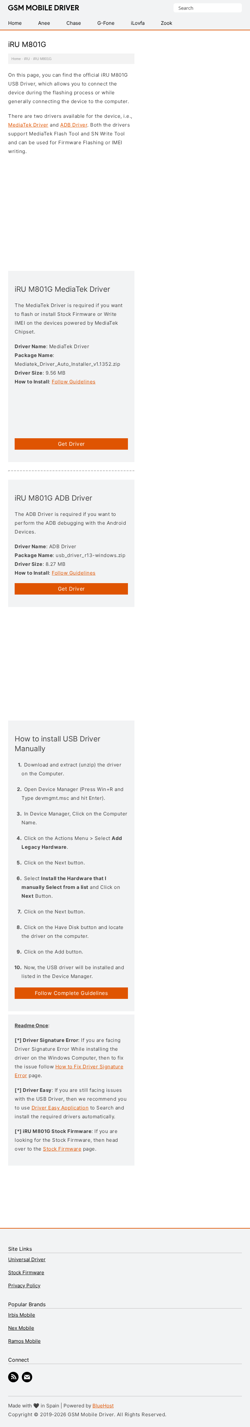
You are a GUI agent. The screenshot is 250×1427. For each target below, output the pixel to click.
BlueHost (103, 1406)
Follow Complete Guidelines (71, 993)
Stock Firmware (62, 1149)
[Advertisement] (71, 212)
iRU (27, 59)
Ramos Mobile (24, 1341)
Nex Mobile (21, 1328)
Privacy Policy (24, 1285)
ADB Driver (73, 125)
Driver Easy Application (60, 1108)
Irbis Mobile (21, 1315)
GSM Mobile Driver (43, 8)
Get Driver (71, 444)
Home (16, 59)
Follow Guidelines (74, 382)
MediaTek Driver (28, 125)
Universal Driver (27, 1259)
